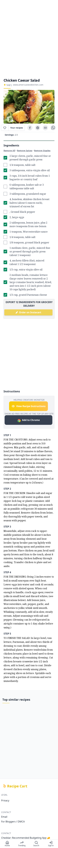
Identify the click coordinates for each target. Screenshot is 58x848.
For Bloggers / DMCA (13, 821)
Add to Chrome (31, 420)
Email (4, 816)
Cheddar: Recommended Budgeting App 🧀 (25, 837)
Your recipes (16, 127)
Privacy (5, 800)
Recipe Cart (17, 786)
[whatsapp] (53, 128)
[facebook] (30, 128)
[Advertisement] (29, 39)
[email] (45, 128)
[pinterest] (37, 128)
